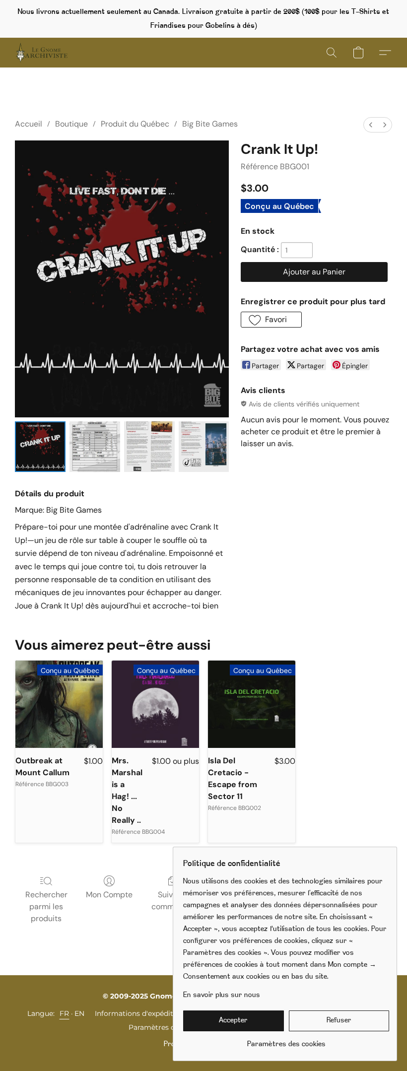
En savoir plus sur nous (221, 995)
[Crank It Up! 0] (40, 446)
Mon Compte (109, 894)
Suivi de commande (172, 900)
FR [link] (64, 1013)
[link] (286, 1041)
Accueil (28, 124)
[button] (42, 53)
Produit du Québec (135, 124)
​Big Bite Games (210, 124)
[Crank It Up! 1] (94, 446)
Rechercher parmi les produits (46, 906)
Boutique (71, 124)
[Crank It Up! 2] (149, 446)
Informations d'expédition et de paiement (167, 1013)
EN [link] (79, 1013)
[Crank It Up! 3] (204, 446)
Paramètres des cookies (170, 1027)
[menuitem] (371, 125)
